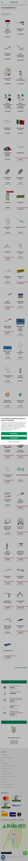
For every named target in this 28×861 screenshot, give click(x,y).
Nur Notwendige (14, 438)
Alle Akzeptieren (14, 433)
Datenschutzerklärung (6, 430)
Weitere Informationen (14, 441)
